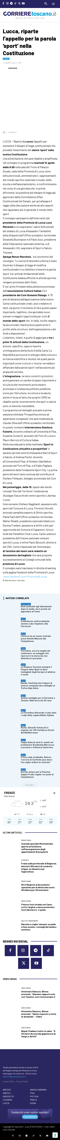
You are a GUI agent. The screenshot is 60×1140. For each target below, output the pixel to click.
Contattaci (30, 1117)
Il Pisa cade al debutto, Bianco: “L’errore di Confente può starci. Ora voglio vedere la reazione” (37, 760)
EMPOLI (7, 1093)
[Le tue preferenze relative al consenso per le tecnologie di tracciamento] (55, 1135)
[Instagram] (7, 4)
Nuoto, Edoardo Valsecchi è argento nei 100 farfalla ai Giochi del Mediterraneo (37, 730)
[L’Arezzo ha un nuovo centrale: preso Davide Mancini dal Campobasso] (11, 638)
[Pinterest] (35, 124)
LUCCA (6, 1103)
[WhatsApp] (41, 124)
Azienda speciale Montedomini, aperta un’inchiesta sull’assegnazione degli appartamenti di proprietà (37, 847)
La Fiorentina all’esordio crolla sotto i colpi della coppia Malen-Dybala (38, 714)
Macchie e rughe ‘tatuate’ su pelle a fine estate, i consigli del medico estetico (39, 927)
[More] (54, 124)
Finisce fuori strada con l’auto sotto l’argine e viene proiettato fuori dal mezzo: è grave (38, 907)
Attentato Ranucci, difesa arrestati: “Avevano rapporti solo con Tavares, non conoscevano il (38, 994)
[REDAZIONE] (5, 68)
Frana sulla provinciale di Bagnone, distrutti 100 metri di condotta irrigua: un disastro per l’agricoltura (39, 867)
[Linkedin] (48, 124)
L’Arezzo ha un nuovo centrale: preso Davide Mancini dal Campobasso (36, 638)
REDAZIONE (12, 68)
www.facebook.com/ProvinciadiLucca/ (25, 576)
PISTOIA (34, 1096)
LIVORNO (7, 1099)
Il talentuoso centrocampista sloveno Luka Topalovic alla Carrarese (35, 624)
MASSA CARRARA (38, 1089)
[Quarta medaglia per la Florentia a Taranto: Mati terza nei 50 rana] (11, 700)
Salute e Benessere (29, 921)
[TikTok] (15, 4)
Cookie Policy (8, 1081)
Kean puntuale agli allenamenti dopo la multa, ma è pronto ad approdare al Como (36, 609)
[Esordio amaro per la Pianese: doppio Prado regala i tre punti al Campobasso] (11, 774)
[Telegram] (11, 4)
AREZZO (7, 1089)
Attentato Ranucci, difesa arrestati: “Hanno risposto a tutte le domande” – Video (38, 1014)
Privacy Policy (22, 1081)
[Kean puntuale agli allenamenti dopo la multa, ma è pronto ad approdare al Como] (11, 609)
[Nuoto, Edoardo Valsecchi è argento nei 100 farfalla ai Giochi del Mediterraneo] (11, 730)
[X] (19, 4)
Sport (6, 59)
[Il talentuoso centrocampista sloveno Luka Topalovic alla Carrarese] (11, 623)
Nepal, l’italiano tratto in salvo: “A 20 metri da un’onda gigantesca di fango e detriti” (38, 1034)
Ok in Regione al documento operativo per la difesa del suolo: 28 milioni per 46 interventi (38, 887)
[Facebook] (3, 4)
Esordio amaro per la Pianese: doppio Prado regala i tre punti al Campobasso (37, 774)
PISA (32, 1093)
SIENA (33, 1103)
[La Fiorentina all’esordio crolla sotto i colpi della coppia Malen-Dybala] (11, 715)
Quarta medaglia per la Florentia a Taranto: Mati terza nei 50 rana (38, 699)
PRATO (33, 1099)
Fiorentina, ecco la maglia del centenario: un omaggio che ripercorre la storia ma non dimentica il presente (35, 655)
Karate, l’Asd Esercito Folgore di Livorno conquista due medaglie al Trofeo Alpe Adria (38, 685)
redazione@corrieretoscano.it (14, 1077)
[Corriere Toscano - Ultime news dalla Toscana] (30, 15)
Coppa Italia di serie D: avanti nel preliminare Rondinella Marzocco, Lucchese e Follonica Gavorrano (38, 745)
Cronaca (25, 860)
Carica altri (29, 785)
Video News (26, 988)
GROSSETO (8, 1096)
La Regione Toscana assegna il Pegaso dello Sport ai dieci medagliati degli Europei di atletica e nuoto (38, 671)
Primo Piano (25, 604)
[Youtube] (23, 4)
